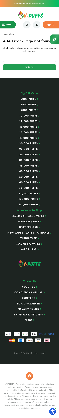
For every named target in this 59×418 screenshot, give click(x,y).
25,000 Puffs (28, 154)
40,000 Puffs (28, 171)
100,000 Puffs (28, 199)
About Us (28, 287)
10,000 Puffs (28, 115)
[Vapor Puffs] (29, 263)
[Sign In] (36, 24)
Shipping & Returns (28, 314)
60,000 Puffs (28, 182)
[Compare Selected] (27, 24)
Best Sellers (28, 227)
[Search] (54, 39)
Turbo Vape (28, 238)
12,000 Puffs (28, 121)
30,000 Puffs (28, 160)
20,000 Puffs (28, 143)
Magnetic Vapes (28, 244)
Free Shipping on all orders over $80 (29, 3)
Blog (28, 320)
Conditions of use (28, 292)
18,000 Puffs (29, 138)
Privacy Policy (28, 309)
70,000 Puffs (28, 188)
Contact (28, 298)
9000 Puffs (29, 110)
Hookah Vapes (28, 221)
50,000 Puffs (28, 177)
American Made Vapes (28, 216)
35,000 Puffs (28, 165)
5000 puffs (28, 99)
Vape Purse (29, 249)
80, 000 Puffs (28, 193)
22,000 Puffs (28, 149)
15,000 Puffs (29, 127)
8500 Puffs (28, 104)
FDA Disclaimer (28, 303)
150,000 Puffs (28, 204)
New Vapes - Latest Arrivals (28, 232)
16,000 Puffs (28, 132)
